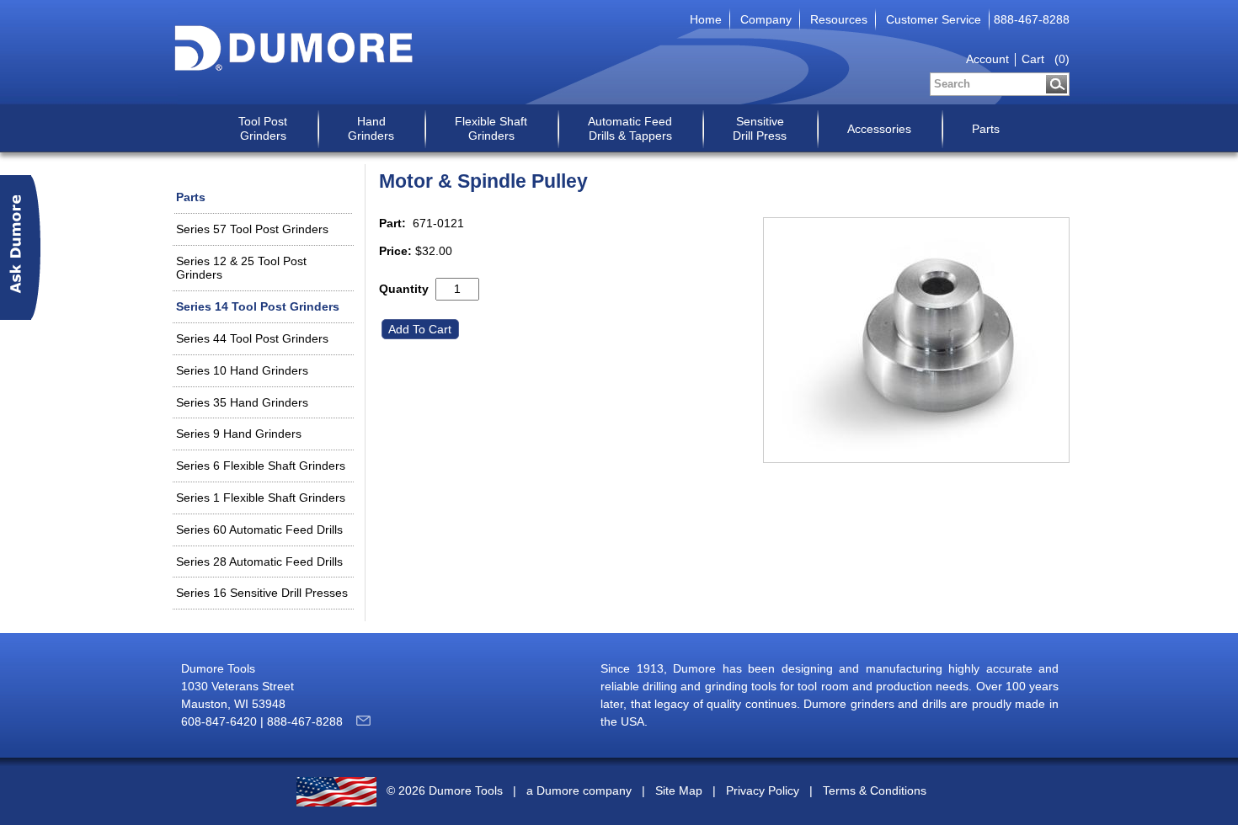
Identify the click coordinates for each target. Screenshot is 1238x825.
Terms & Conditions (874, 791)
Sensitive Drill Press (760, 128)
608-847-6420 (219, 721)
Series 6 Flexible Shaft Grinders (260, 465)
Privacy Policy (762, 791)
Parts (986, 129)
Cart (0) (1046, 59)
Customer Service (933, 19)
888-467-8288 (1032, 19)
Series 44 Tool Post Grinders (252, 338)
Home (706, 19)
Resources (838, 19)
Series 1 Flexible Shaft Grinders (260, 497)
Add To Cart (421, 329)
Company (766, 19)
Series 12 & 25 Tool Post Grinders (241, 268)
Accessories (879, 129)
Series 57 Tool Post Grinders (252, 229)
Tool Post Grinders (262, 128)
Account (987, 59)
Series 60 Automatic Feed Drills (259, 529)
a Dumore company (579, 791)
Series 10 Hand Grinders (242, 370)
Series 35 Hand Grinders (242, 402)
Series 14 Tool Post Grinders (257, 306)
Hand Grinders (371, 128)
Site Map (678, 791)
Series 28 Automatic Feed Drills (259, 561)
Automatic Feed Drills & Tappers (630, 128)
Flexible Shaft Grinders (491, 128)
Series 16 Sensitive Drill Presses (262, 592)
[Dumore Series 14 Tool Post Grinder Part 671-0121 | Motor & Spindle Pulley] (916, 340)
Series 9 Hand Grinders (238, 433)
